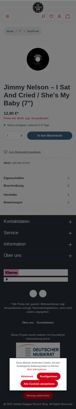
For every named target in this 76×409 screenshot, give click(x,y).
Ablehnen (27, 376)
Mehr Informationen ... (38, 369)
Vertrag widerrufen (38, 395)
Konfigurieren (48, 376)
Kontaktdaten (45, 322)
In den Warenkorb (49, 135)
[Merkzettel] (51, 16)
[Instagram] (42, 293)
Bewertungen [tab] (13, 202)
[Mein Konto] (59, 16)
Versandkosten (12, 307)
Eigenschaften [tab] (14, 178)
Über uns (28, 322)
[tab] (37, 186)
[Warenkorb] (68, 16)
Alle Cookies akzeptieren (39, 383)
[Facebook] (33, 293)
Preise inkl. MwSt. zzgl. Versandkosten (26, 118)
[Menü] (7, 16)
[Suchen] (43, 16)
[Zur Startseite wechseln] (38, 7)
